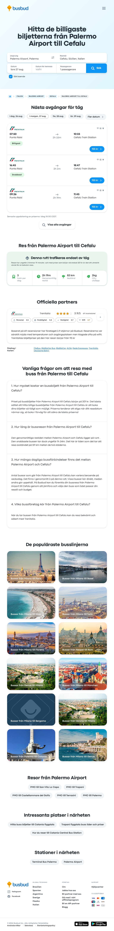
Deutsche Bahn (41, 351)
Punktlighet (42, 320)
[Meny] (104, 8)
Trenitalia (45, 314)
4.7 (72, 320)
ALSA (69, 348)
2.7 (89, 320)
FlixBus (37, 348)
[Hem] (10, 96)
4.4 (50, 320)
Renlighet (64, 320)
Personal (20, 320)
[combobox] (28, 57)
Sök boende (19, 76)
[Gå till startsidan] (17, 8)
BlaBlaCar (61, 348)
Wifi (83, 320)
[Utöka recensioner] (100, 317)
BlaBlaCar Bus (48, 348)
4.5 (27, 320)
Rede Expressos (80, 348)
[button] (53, 58)
